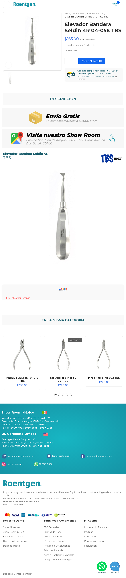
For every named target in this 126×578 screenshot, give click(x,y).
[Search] (108, 5)
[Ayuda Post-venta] (115, 567)
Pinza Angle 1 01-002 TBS (104, 377)
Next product (120, 15)
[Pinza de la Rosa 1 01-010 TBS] (22, 354)
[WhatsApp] (102, 567)
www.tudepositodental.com (22, 456)
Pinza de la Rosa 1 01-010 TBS (22, 379)
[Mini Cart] (115, 4)
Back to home (116, 15)
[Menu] (6, 4)
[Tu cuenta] (121, 4)
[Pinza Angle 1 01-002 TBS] (104, 354)
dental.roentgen (14, 464)
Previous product (113, 15)
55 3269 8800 (46, 464)
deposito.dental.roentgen (98, 456)
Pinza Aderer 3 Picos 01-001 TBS (63, 379)
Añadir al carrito (92, 61)
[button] (55, 395)
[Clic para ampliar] (8, 65)
